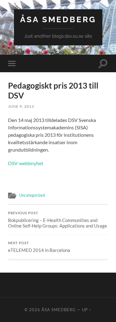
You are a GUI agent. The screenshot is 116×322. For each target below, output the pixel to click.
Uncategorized (32, 195)
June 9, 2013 (21, 106)
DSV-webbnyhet (25, 163)
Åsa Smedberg (58, 19)
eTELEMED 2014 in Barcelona (39, 247)
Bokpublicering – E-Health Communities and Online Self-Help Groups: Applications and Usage (57, 219)
